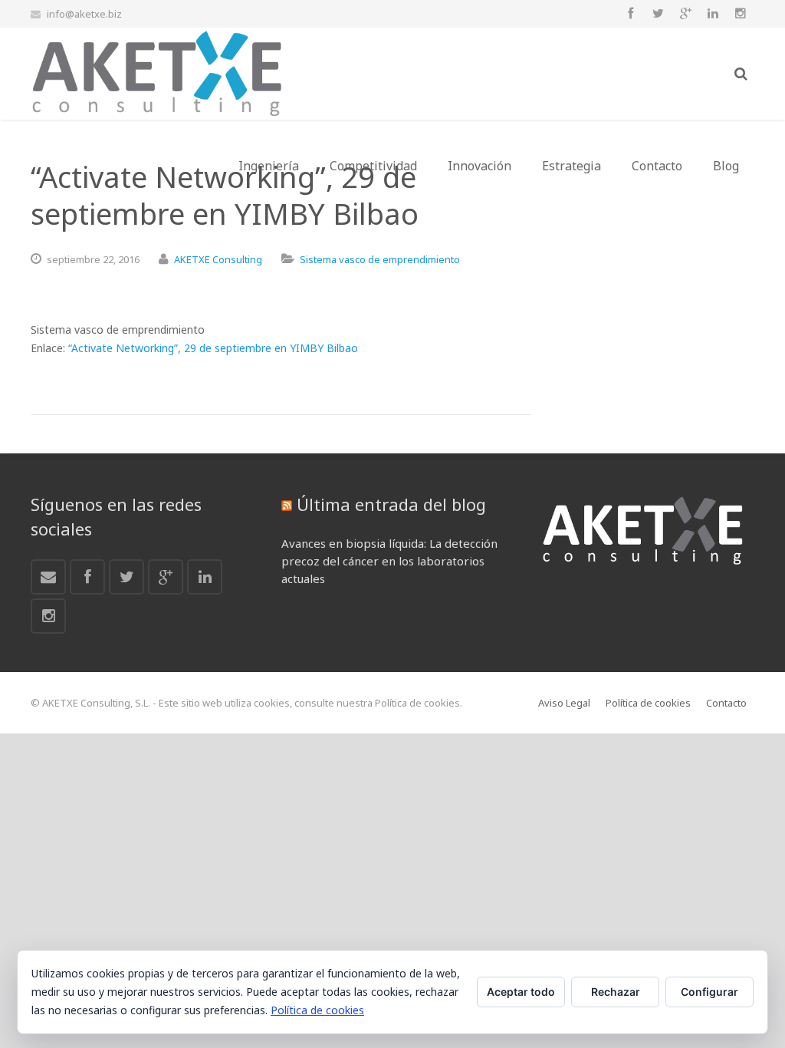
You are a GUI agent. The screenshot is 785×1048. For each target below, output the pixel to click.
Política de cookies (317, 1010)
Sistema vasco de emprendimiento (380, 259)
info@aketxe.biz (84, 14)
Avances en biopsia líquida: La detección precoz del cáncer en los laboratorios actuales (389, 561)
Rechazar (615, 991)
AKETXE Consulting (218, 259)
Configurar (709, 991)
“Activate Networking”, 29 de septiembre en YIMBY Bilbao (213, 348)
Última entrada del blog (391, 504)
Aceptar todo (521, 991)
